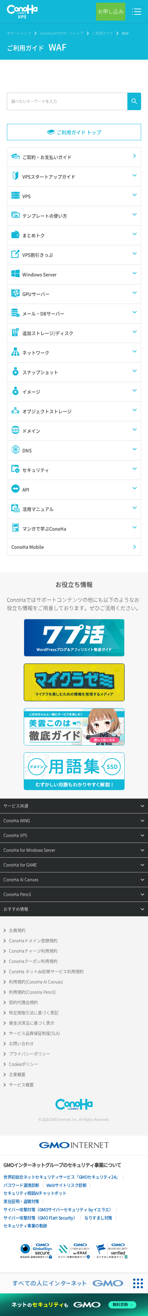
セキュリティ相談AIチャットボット (34, 1193)
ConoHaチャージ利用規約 (33, 951)
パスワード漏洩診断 (21, 1185)
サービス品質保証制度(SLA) (34, 1033)
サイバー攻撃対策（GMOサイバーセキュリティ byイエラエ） (58, 1210)
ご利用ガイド (102, 33)
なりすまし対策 (98, 1218)
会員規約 (17, 930)
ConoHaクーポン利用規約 (33, 961)
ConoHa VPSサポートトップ (61, 33)
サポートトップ (19, 33)
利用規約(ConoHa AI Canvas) (36, 982)
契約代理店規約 (23, 1002)
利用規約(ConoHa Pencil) (32, 992)
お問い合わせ (21, 1044)
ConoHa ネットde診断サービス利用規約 (46, 971)
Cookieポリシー (23, 1064)
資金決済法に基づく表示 (31, 1023)
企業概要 (17, 1074)
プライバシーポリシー (29, 1054)
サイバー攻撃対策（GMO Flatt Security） (40, 1218)
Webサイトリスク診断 (66, 1185)
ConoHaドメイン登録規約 (33, 941)
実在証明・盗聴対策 (21, 1201)
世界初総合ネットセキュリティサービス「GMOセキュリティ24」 (61, 1177)
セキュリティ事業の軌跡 (25, 1226)
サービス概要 (21, 1085)
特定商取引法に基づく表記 (34, 1013)
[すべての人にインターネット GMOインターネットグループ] (64, 1283)
